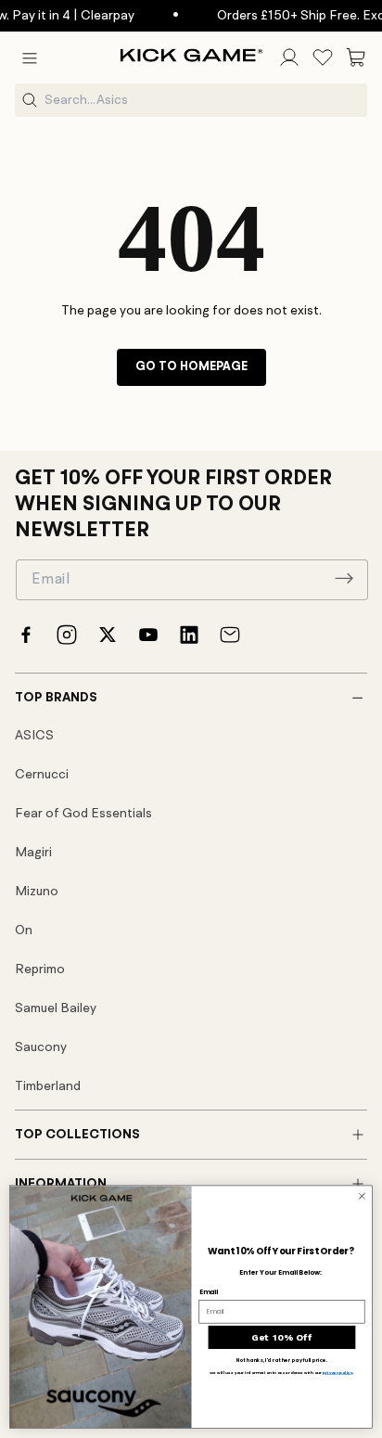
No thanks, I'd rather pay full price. (281, 1360)
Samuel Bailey (55, 1008)
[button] (30, 57)
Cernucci (42, 774)
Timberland (48, 1086)
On (23, 930)
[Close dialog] (362, 1196)
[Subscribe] (344, 578)
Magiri (33, 852)
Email (209, 1291)
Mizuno (36, 891)
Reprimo (40, 969)
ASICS (34, 735)
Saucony (41, 1047)
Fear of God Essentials (83, 813)
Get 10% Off (282, 1336)
